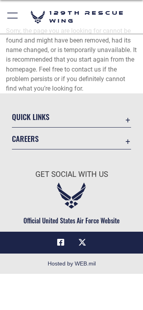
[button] (13, 17)
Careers (25, 138)
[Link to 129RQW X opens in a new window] (82, 242)
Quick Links (30, 116)
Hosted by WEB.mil (72, 263)
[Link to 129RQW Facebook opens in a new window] (61, 242)
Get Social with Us (71, 174)
